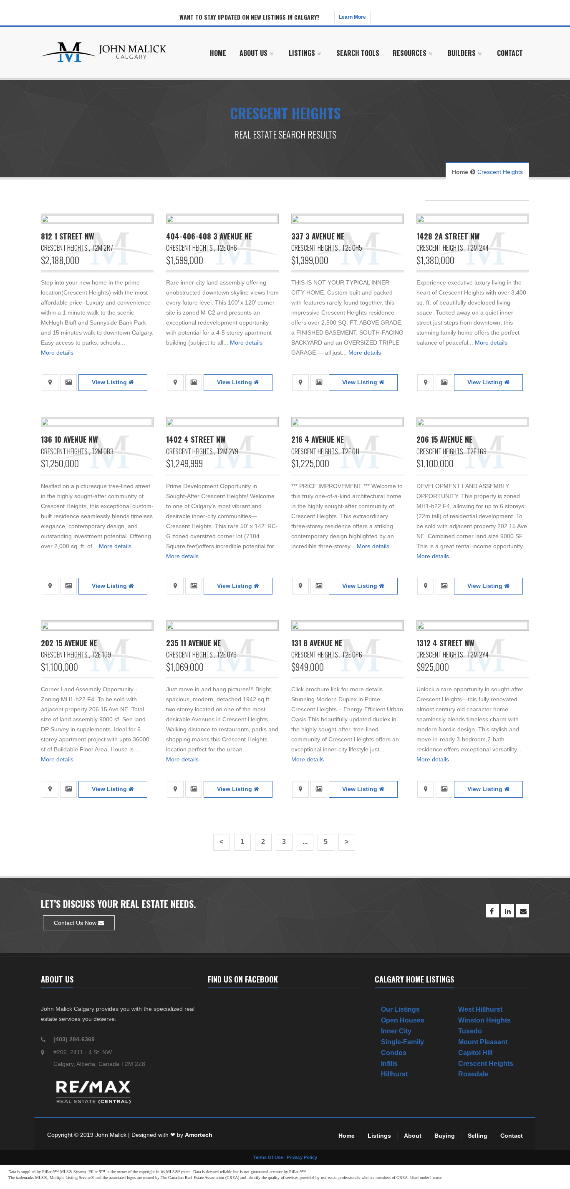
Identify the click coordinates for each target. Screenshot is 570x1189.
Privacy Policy (302, 1157)
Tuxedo (470, 1031)
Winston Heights (484, 1020)
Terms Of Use (268, 1157)
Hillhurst (394, 1074)
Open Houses (402, 1020)
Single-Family (402, 1041)
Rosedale (473, 1074)
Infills (389, 1063)
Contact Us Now (76, 922)
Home (460, 172)
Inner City (396, 1031)
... (305, 841)
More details (57, 352)
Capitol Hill (475, 1052)
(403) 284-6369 (74, 1039)
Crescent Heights (485, 1063)
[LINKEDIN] (507, 910)
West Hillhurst (480, 1009)
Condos (393, 1052)
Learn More (352, 17)
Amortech (198, 1134)
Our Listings (400, 1009)
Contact (511, 1135)
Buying (444, 1135)
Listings (379, 1135)
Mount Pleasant (482, 1041)
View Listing (110, 382)
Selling (477, 1135)
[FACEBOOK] (492, 910)
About (412, 1135)
